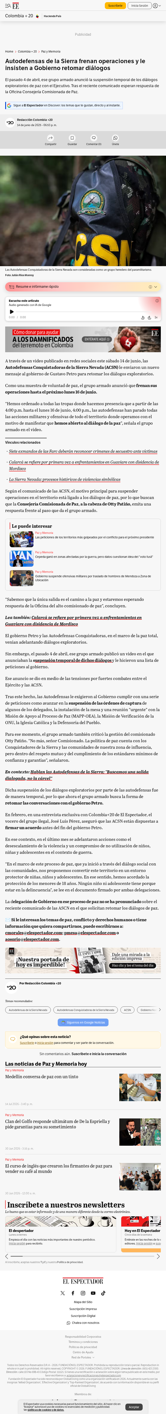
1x (156, 317)
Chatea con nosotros (85, 1323)
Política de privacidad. (70, 1262)
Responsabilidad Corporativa (83, 1336)
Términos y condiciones (83, 1342)
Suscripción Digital (83, 1316)
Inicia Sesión (139, 6)
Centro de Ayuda (83, 1352)
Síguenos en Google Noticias (86, 1022)
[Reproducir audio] (12, 311)
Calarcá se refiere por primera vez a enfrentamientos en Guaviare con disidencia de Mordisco (84, 465)
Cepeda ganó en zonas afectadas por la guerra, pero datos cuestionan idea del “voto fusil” (94, 557)
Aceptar (134, 1407)
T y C (43, 1262)
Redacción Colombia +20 (35, 120)
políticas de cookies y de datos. (46, 1409)
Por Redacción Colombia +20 (40, 983)
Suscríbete (115, 6)
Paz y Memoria (44, 533)
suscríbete (47, 1243)
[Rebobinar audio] (142, 318)
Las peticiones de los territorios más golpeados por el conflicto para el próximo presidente (94, 537)
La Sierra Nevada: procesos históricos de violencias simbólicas (64, 479)
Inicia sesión (28, 1243)
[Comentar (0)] (93, 138)
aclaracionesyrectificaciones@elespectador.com (94, 1375)
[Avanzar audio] (149, 318)
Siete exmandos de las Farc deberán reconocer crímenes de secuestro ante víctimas (83, 451)
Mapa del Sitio (83, 1302)
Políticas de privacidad (83, 1347)
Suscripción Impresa (83, 1309)
